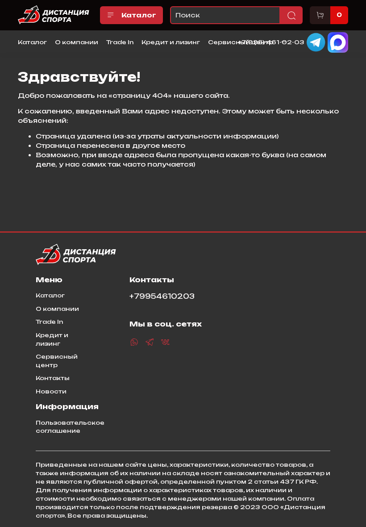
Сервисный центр (57, 360)
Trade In (119, 42)
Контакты (53, 377)
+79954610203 (162, 296)
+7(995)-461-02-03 (271, 41)
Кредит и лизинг (170, 42)
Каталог (138, 15)
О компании (76, 42)
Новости (51, 391)
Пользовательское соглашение (70, 427)
